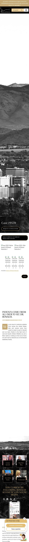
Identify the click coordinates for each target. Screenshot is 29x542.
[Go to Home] (5, 10)
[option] (14, 249)
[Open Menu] (26, 10)
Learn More (17, 5)
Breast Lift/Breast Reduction (12, 270)
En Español (15, 10)
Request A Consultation (10, 228)
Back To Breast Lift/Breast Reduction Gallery (11, 237)
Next (24, 276)
